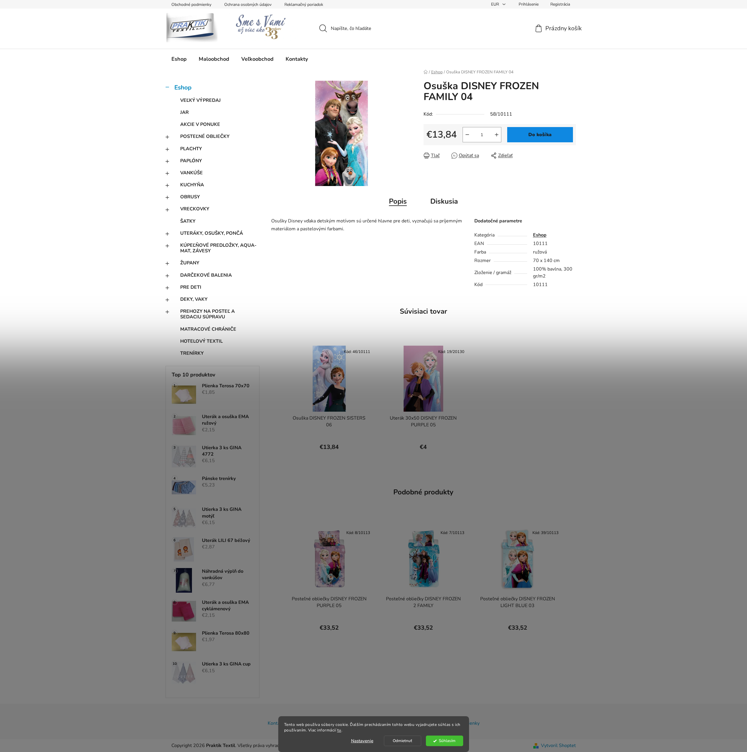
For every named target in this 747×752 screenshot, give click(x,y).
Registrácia (560, 4)
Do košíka (540, 134)
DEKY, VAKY (194, 299)
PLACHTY (191, 149)
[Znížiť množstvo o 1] (467, 134)
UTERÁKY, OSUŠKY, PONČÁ (211, 233)
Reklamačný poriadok (303, 4)
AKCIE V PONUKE (200, 124)
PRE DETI (190, 287)
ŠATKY (187, 221)
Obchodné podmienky (191, 4)
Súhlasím (447, 740)
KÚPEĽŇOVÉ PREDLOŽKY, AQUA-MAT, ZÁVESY (218, 248)
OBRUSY (190, 197)
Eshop (182, 87)
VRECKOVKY (194, 209)
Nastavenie (362, 741)
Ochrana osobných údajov (248, 4)
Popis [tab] (398, 201)
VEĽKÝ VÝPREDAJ (200, 100)
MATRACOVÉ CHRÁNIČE (208, 329)
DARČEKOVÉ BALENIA (206, 275)
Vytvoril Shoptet (558, 745)
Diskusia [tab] (444, 201)
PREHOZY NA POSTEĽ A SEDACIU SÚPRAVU (207, 314)
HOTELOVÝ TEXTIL (201, 341)
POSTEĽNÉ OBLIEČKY (205, 136)
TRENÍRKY (192, 353)
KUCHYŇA (192, 185)
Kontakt (276, 723)
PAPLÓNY (191, 161)
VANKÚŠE (191, 173)
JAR (184, 112)
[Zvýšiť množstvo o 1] (496, 134)
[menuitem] (179, 59)
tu (339, 730)
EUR (495, 4)
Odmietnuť (402, 740)
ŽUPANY (189, 263)
